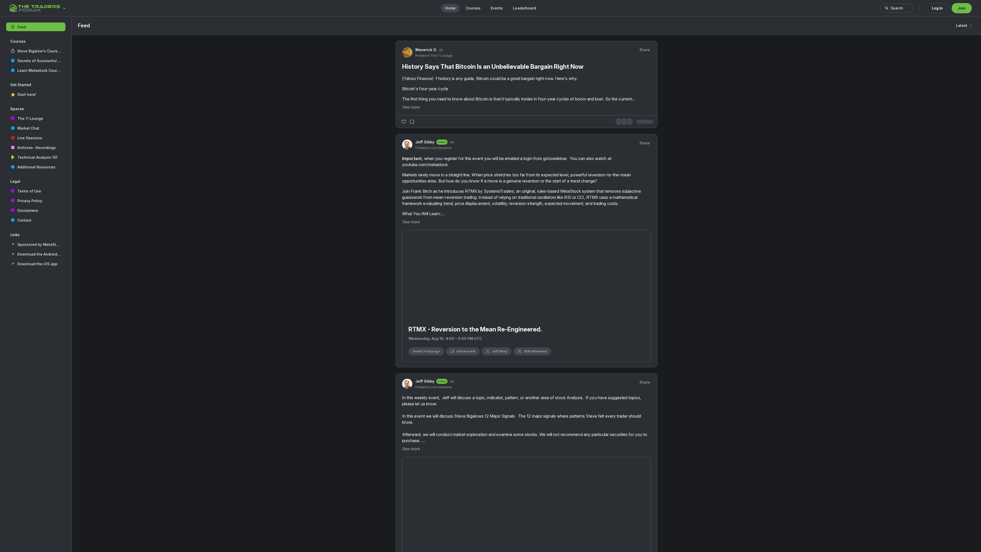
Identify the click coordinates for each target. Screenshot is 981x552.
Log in (937, 8)
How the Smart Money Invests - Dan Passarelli (622, 219)
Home (450, 8)
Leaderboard (524, 8)
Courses (473, 8)
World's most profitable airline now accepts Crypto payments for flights (622, 242)
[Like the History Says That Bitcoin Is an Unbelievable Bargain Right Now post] (403, 231)
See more (411, 216)
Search (897, 8)
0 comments (554, 231)
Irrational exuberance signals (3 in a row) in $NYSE (621, 265)
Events (497, 8)
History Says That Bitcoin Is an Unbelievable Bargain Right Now (465, 160)
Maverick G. (426, 139)
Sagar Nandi (603, 273)
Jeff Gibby (424, 251)
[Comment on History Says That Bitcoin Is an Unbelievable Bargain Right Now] (411, 231)
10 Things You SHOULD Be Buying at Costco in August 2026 (618, 288)
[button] (35, 51)
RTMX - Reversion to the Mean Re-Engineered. (475, 403)
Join (962, 8)
